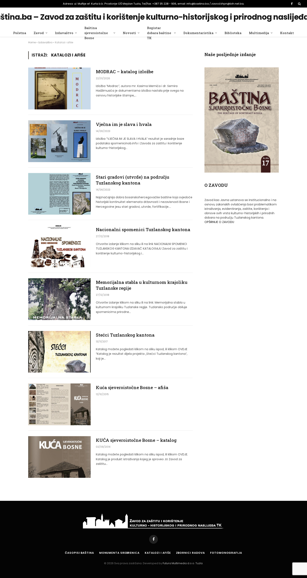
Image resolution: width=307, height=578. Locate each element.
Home (32, 42)
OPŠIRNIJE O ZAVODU (219, 222)
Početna (19, 33)
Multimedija (259, 33)
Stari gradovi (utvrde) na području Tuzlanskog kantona (132, 180)
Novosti (129, 33)
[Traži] (299, 4)
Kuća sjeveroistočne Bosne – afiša (132, 387)
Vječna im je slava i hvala (124, 124)
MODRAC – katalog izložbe (124, 71)
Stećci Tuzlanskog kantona (125, 335)
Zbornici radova (190, 553)
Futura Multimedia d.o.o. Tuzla (183, 563)
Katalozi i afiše (158, 553)
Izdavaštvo (64, 33)
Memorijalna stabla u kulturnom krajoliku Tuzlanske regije (141, 285)
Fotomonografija (226, 553)
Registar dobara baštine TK (159, 33)
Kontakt (287, 33)
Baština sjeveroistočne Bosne (96, 33)
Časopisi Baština (79, 553)
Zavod (39, 33)
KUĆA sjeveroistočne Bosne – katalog (136, 440)
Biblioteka (233, 33)
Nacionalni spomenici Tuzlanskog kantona (143, 229)
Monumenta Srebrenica (119, 553)
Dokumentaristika (198, 33)
